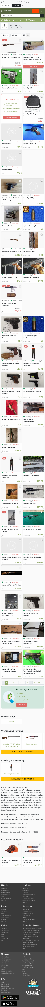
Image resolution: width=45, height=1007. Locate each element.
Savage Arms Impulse (28, 900)
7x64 (2, 934)
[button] (41, 11)
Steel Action (4, 917)
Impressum (4, 990)
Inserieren (36, 11)
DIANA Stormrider (28, 898)
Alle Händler (5, 963)
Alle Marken (5, 957)
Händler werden (27, 959)
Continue (16, 5)
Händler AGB (5, 984)
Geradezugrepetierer (28, 919)
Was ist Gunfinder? (28, 961)
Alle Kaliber (4, 965)
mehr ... (3, 900)
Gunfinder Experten (28, 963)
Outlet (3, 969)
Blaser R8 (25, 888)
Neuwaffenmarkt (6, 971)
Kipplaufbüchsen (27, 911)
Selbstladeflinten (27, 913)
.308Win (3, 928)
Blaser (3, 913)
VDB (2, 896)
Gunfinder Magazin (28, 967)
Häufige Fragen (5, 992)
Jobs (23, 969)
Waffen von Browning (12, 730)
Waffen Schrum (5, 894)
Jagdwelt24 (4, 888)
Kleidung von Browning (12, 760)
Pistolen (24, 917)
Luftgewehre (26, 915)
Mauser (3, 909)
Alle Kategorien (6, 959)
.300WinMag (5, 932)
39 (34, 683)
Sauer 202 (25, 890)
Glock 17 (25, 892)
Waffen (11, 721)
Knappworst (5, 890)
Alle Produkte (5, 961)
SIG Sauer (4, 911)
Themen (3, 967)
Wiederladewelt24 (6, 898)
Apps (24, 971)
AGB (2, 982)
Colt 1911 (25, 896)
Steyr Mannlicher (6, 915)
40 (39, 683)
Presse (24, 973)
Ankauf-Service (27, 965)
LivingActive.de (5, 892)
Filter (4, 35)
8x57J (3, 936)
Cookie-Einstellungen (7, 988)
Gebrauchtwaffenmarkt (8, 973)
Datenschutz (5, 986)
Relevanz (14, 35)
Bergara (3, 919)
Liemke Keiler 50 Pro (28, 894)
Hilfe (23, 957)
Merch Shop (26, 975)
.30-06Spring (5, 930)
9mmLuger (4, 938)
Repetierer (25, 909)
